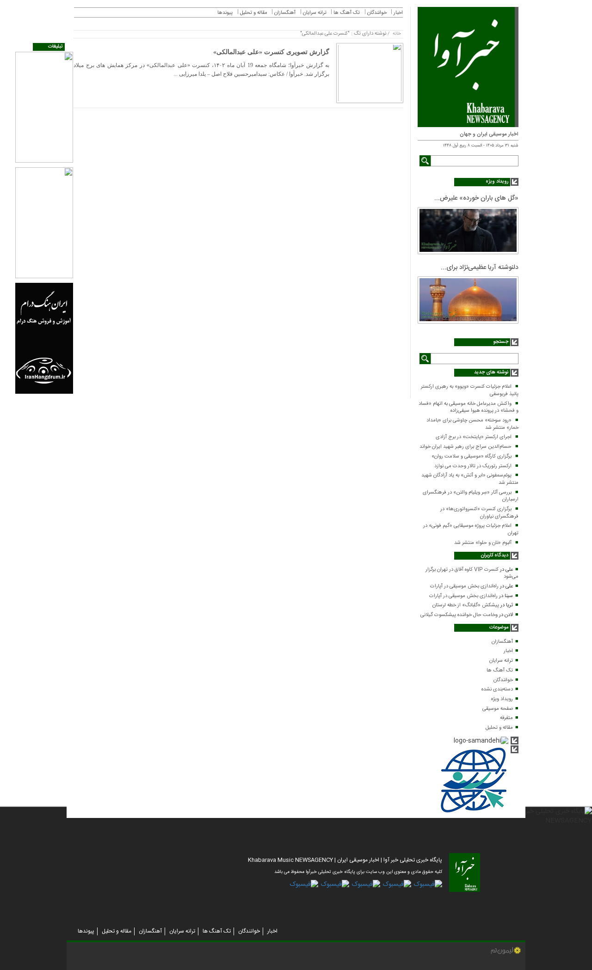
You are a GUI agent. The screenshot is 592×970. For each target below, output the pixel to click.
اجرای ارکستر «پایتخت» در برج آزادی (474, 437)
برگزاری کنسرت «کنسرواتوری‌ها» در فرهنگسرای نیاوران (479, 513)
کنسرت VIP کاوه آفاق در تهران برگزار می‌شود (472, 573)
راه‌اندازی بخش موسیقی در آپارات (464, 586)
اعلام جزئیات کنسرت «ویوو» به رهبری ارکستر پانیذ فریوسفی (469, 390)
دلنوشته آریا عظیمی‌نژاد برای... (479, 267)
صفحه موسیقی (497, 709)
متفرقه (506, 718)
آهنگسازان (502, 642)
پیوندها (225, 13)
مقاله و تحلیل (499, 728)
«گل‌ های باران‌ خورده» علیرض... (476, 198)
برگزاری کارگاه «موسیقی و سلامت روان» (472, 456)
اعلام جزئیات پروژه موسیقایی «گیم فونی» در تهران (470, 529)
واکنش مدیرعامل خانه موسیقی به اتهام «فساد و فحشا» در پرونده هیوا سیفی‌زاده (468, 407)
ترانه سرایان (501, 661)
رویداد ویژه (502, 699)
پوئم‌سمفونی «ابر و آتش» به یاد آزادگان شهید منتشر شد (469, 479)
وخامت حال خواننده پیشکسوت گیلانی (459, 615)
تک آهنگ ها (500, 670)
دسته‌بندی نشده (497, 689)
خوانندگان (503, 680)
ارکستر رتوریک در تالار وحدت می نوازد (473, 466)
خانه (397, 33)
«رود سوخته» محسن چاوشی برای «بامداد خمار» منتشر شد (472, 424)
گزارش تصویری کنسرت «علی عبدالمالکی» (271, 52)
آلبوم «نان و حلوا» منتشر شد (483, 543)
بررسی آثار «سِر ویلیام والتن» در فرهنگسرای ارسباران (470, 496)
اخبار (508, 651)
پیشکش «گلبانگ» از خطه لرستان (465, 605)
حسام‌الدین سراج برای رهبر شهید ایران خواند (465, 447)
